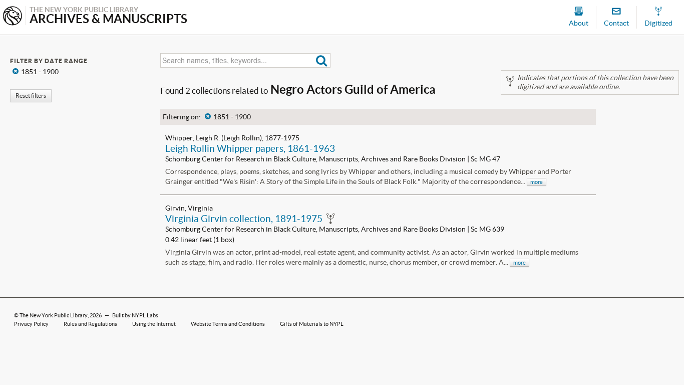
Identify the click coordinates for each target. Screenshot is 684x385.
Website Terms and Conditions (228, 324)
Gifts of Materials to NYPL (312, 324)
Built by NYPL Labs (135, 315)
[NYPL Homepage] (12, 17)
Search (321, 60)
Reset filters (31, 95)
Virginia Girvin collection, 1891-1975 (243, 218)
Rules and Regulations (90, 324)
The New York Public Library (54, 315)
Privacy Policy (31, 324)
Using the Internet (154, 324)
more (536, 182)
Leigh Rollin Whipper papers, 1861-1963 (250, 148)
